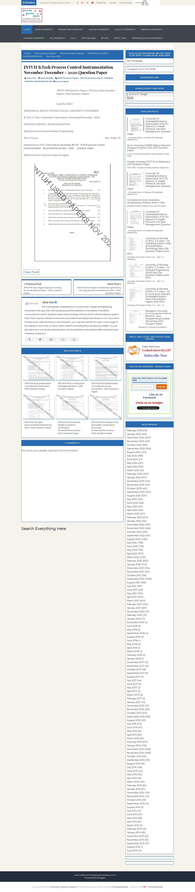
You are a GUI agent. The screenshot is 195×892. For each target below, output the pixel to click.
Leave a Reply (62, 81)
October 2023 (134, 488)
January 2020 (134, 618)
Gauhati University (99, 29)
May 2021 (132, 593)
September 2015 (135, 760)
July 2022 (132, 542)
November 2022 (135, 528)
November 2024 (135, 441)
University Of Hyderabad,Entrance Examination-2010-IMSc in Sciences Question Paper (55, 3)
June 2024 (132, 459)
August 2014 (133, 807)
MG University (57, 38)
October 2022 (134, 531)
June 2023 (132, 503)
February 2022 (134, 560)
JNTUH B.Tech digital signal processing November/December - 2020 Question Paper (43, 290)
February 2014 (134, 828)
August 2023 (133, 495)
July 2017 (132, 680)
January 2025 (134, 434)
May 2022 (132, 550)
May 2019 (132, 629)
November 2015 (135, 753)
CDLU (73, 38)
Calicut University (125, 29)
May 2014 (132, 818)
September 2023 (136, 492)
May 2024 (132, 463)
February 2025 (134, 430)
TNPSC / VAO (119, 38)
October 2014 (134, 800)
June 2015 (132, 771)
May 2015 (132, 774)
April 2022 (132, 553)
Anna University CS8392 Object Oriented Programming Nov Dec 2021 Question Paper (148, 148)
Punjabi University (34, 38)
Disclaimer (101, 3)
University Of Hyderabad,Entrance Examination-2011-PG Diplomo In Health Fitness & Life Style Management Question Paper (149, 181)
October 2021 (134, 575)
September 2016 (136, 716)
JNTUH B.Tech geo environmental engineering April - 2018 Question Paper (38, 425)
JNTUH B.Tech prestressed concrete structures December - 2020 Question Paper (105, 387)
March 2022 (133, 557)
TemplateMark (156, 887)
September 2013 (136, 843)
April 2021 (132, 597)
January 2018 (134, 658)
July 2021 (131, 586)
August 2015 (133, 763)
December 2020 (136, 611)
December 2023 (135, 481)
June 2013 (132, 850)
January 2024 (134, 477)
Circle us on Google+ (149, 402)
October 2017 (134, 669)
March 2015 (133, 781)
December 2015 (135, 749)
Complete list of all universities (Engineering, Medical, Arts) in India (146, 201)
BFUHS (104, 38)
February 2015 (134, 785)
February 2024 (134, 473)
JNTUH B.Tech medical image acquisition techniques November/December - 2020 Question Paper (70, 427)
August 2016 (133, 720)
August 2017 (133, 676)
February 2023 (134, 517)
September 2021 (136, 579)
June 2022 (132, 546)
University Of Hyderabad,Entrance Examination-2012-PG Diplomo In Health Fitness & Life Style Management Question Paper (149, 126)
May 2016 (132, 731)
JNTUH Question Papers (91, 78)
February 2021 (134, 604)
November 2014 (135, 796)
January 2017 (134, 702)
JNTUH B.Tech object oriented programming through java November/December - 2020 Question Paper (99, 290)
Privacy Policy (125, 3)
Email (164, 378)
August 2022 (133, 539)
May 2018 (132, 644)
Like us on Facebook (153, 396)
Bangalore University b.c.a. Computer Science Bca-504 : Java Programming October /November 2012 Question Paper (158, 317)
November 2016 (135, 709)
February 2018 (134, 655)
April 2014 (132, 821)
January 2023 (134, 521)
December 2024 (135, 437)
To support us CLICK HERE (141, 69)
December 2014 (135, 792)
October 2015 (134, 756)
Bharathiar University (70, 29)
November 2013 (135, 839)
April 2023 (132, 510)
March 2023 (133, 513)
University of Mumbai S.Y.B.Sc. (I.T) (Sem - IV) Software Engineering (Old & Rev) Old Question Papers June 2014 (157, 271)
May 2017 (132, 687)
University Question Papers (63, 887)
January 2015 (133, 789)
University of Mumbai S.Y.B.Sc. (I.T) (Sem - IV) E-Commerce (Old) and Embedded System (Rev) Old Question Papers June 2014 (157, 295)
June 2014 (132, 814)
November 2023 (135, 484)
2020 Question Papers (68, 78)
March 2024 (133, 470)
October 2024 (134, 445)
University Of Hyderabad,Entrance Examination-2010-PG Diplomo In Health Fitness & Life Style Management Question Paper (149, 219)
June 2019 (132, 626)
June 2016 (132, 727)
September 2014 (136, 803)
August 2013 (133, 847)
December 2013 (135, 836)
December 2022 (135, 524)
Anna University (44, 29)
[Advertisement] (39, 96)
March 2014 (133, 825)
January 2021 (134, 608)
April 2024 (132, 466)
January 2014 (134, 832)
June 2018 (132, 640)
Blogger (101, 877)
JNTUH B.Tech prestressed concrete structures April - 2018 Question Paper (38, 386)
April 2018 (132, 647)
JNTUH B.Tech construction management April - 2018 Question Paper (71, 386)
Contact (112, 3)
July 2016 (131, 723)
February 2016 (134, 742)
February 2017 (134, 698)
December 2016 (135, 705)
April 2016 (132, 734)
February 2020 (134, 615)
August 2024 (134, 452)
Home (27, 29)
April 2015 (132, 778)
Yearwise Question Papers (147, 38)
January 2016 (134, 745)
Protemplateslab (119, 887)
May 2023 (132, 506)
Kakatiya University (152, 29)
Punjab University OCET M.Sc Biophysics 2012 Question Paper (148, 163)
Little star (48, 302)
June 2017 (132, 684)
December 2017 (135, 662)
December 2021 (135, 568)
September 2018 (136, 633)
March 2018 (133, 651)
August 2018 (133, 637)
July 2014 (132, 810)
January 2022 (134, 564)
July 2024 (132, 455)
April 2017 (132, 691)
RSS (135, 380)
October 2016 (134, 713)
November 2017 (135, 666)
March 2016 (133, 738)
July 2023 (132, 499)
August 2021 (133, 582)
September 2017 (136, 673)
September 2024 (136, 448)
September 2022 (136, 535)
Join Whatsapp (135, 61)
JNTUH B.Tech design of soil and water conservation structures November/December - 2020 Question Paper (104, 427)
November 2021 (135, 571)
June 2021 (132, 589)
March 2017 (133, 695)
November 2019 (135, 622)
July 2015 (131, 767)
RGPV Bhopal (88, 38)
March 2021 (133, 600)
